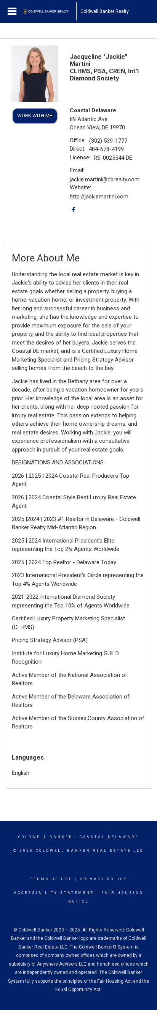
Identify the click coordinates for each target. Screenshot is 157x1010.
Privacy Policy (103, 879)
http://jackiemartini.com (99, 196)
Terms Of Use (51, 879)
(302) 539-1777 (108, 140)
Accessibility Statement (54, 893)
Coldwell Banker (45, 837)
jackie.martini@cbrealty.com (104, 179)
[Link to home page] (49, 11)
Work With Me (34, 115)
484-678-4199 (106, 149)
